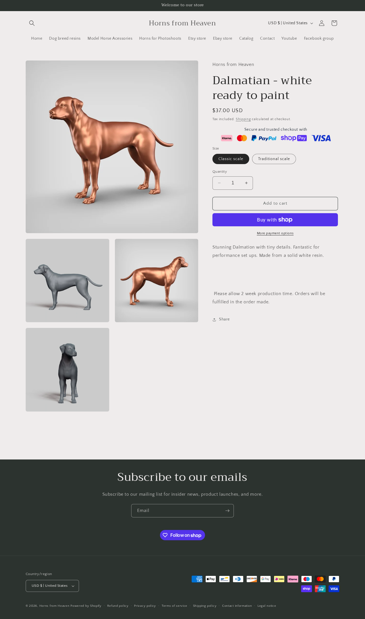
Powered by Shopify (86, 606)
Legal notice (266, 606)
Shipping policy (205, 606)
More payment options (275, 233)
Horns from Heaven (54, 606)
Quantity (219, 172)
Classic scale (230, 159)
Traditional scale (274, 159)
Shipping (243, 119)
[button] (32, 23)
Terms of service (174, 606)
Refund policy (118, 606)
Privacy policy (145, 606)
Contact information (237, 606)
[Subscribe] (227, 510)
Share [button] (224, 319)
